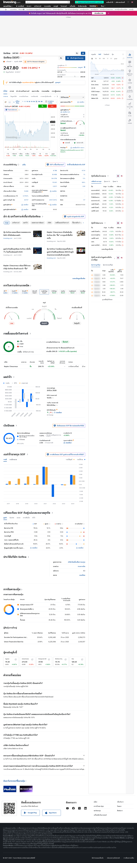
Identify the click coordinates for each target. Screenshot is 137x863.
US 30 (93, 88)
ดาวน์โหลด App (99, 806)
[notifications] (128, 2)
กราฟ (12, 91)
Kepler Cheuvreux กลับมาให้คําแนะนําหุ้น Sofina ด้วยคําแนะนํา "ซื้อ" (17, 267)
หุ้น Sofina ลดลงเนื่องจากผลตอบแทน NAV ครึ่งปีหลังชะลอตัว (17, 233)
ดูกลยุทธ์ (57, 82)
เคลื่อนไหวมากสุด (96, 181)
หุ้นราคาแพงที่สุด (108, 265)
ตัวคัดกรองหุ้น (82, 6)
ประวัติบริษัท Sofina (14, 556)
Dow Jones (94, 84)
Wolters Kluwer (60, 659)
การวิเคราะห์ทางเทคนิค (16, 285)
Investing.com (7, 238)
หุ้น (6, 9)
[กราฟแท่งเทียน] (5, 102)
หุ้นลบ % (115, 181)
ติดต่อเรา (120, 810)
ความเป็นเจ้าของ (23, 96)
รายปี (5, 459)
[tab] (4, 291)
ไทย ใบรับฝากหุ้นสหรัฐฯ (71, 9)
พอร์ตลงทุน (97, 810)
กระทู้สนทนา (56, 91)
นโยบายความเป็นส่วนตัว (113, 858)
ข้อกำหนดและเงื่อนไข (97, 858)
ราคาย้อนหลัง (34, 96)
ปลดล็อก (34, 548)
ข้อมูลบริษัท (13, 96)
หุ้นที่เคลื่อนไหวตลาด (98, 176)
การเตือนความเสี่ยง (129, 858)
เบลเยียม (82, 575)
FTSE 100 (94, 95)
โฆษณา (119, 806)
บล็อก (95, 802)
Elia (73, 659)
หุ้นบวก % (107, 181)
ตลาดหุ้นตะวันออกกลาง (106, 9)
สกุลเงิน (93, 54)
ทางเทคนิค (45, 91)
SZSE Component (96, 91)
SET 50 (93, 81)
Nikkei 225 (94, 98)
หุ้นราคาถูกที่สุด (95, 265)
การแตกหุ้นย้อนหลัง (46, 96)
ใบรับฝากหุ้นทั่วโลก (58, 9)
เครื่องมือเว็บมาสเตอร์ (100, 815)
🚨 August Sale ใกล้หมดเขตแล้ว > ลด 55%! (89, 2)
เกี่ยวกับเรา (120, 802)
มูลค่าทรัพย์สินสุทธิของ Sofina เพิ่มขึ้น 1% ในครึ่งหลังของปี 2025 (17, 250)
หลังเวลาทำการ (47, 9)
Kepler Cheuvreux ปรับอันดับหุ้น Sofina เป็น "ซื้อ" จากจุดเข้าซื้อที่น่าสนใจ (60, 235)
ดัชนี (99, 54)
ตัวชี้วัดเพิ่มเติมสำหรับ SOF (76, 164)
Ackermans (25, 659)
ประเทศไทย (13, 9)
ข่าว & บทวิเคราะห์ (22, 91)
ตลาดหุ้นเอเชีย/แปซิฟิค (121, 9)
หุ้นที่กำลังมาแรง (97, 223)
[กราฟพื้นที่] (9, 102)
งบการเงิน (35, 91)
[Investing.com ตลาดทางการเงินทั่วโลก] (11, 2)
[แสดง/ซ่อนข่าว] (46, 101)
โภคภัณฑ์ (106, 54)
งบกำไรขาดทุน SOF (14, 454)
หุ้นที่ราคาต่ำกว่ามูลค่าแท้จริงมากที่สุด (101, 258)
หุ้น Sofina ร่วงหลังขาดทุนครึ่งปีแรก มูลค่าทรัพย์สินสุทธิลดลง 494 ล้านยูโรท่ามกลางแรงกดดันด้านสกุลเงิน (60, 252)
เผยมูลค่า (80, 67)
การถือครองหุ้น (11, 589)
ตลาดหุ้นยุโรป (94, 9)
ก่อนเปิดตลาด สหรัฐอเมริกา (33, 9)
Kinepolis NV (42, 659)
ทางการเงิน (81, 566)
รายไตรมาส (13, 459)
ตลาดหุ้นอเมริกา (84, 9)
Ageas (7, 659)
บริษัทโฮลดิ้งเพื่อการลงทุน (76, 562)
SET (92, 78)
